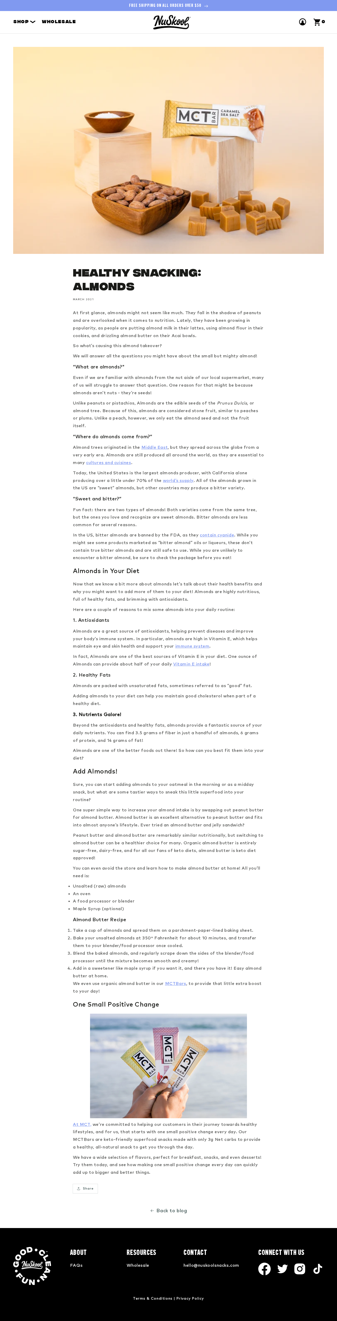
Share (88, 1188)
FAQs (76, 1265)
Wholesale (59, 22)
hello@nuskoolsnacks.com (211, 1265)
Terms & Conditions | (154, 1298)
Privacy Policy (190, 1298)
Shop (21, 22)
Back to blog (171, 1210)
